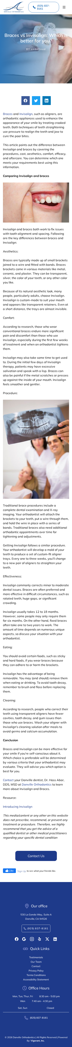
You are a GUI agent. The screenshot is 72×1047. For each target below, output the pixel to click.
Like (11, 870)
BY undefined (36, 49)
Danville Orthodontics (37, 784)
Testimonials (36, 957)
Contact (8, 780)
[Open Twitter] (47, 939)
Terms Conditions (36, 975)
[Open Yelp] (40, 939)
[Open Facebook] (16, 939)
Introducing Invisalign (17, 806)
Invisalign (25, 114)
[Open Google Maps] (24, 939)
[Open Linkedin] (55, 939)
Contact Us (36, 856)
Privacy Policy (36, 970)
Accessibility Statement (36, 979)
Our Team (36, 961)
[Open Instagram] (32, 939)
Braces (8, 114)
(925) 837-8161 (43, 7)
